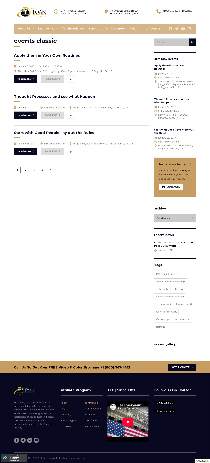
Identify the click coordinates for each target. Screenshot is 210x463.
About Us (24, 28)
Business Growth (164, 304)
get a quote (180, 367)
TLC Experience (73, 28)
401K (158, 274)
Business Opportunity (166, 311)
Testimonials (46, 28)
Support (94, 28)
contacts (173, 186)
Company (66, 414)
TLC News (66, 426)
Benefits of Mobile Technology (170, 281)
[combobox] (175, 218)
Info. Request (151, 28)
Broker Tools (162, 289)
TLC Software (92, 426)
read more (24, 78)
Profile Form (91, 420)
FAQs (133, 28)
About (64, 402)
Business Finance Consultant (170, 296)
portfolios (160, 326)
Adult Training (170, 274)
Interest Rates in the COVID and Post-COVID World (173, 244)
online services (182, 319)
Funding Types (68, 420)
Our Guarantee (115, 28)
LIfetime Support (163, 319)
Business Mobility (185, 304)
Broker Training (179, 289)
